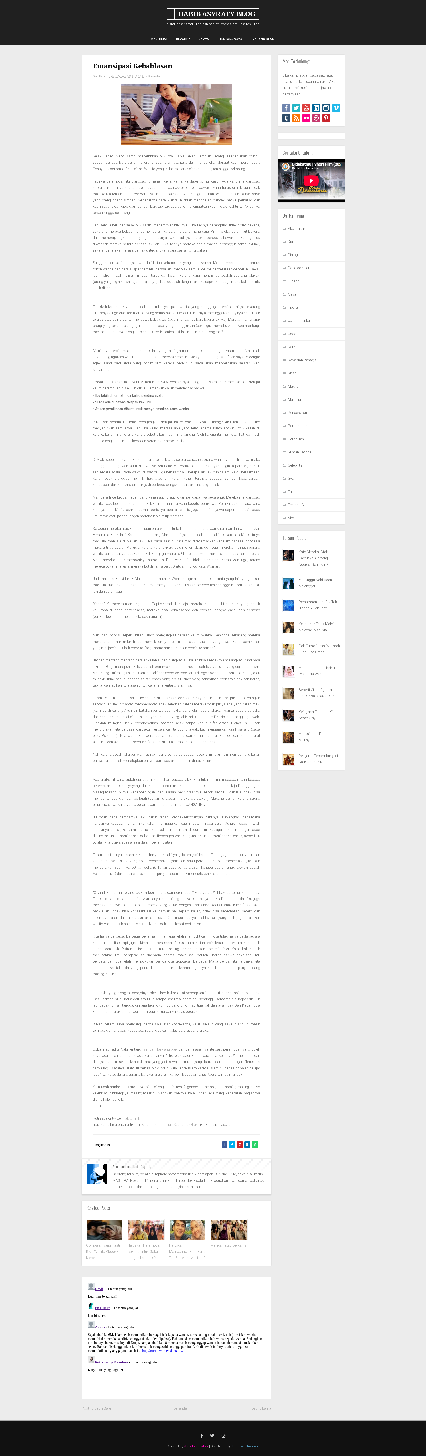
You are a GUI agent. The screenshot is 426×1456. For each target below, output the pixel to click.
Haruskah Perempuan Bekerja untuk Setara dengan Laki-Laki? (145, 1251)
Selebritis (295, 465)
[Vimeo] (336, 108)
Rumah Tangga (300, 452)
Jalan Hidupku (299, 320)
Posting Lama (260, 1408)
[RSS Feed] (296, 118)
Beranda (180, 1408)
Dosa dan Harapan (303, 268)
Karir (291, 347)
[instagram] (326, 108)
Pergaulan (296, 439)
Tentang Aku (298, 505)
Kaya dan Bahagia (302, 360)
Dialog (293, 255)
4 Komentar (153, 76)
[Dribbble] (316, 118)
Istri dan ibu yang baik (160, 1049)
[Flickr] (306, 118)
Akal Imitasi (297, 228)
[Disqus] (176, 1336)
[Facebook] (286, 108)
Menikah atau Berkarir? (229, 1245)
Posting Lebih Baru (96, 1408)
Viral (291, 518)
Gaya (292, 294)
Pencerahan (297, 413)
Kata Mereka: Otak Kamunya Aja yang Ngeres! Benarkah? (314, 558)
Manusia (294, 399)
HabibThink (131, 1118)
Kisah (292, 373)
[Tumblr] (286, 118)
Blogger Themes (245, 1446)
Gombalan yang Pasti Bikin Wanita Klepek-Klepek (103, 1251)
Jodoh (293, 334)
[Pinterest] (326, 118)
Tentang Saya (229, 39)
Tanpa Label (297, 492)
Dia (290, 242)
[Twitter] (296, 108)
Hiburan (294, 307)
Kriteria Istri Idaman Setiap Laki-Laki (170, 1124)
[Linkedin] (316, 108)
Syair (292, 478)
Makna (293, 386)
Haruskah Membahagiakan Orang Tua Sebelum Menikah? (187, 1251)
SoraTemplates (196, 1446)
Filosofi (294, 281)
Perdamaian (297, 426)
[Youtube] (306, 108)
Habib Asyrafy (141, 1166)
